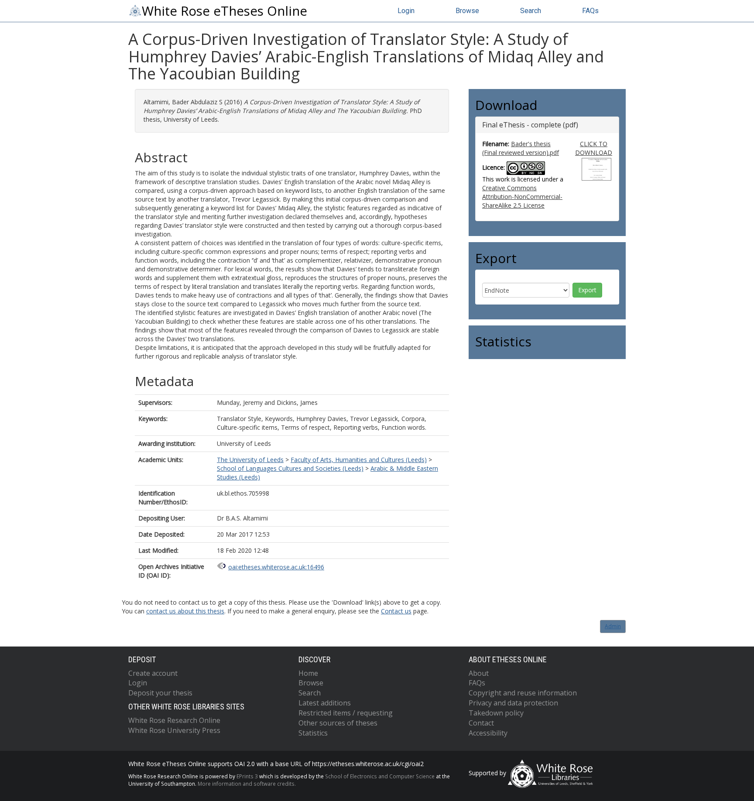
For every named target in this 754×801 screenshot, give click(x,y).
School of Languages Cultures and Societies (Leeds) (290, 468)
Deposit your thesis (160, 693)
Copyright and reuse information (523, 693)
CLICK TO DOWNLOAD (593, 148)
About (479, 673)
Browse (467, 11)
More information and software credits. (247, 783)
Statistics (313, 733)
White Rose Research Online (174, 720)
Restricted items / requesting (345, 713)
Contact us (396, 611)
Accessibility (488, 733)
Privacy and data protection (513, 703)
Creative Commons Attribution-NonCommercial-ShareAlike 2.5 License (522, 196)
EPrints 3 (247, 776)
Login (406, 11)
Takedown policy (496, 713)
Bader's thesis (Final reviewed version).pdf (520, 148)
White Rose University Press (174, 730)
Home (308, 673)
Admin (613, 626)
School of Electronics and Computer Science (380, 776)
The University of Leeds (250, 459)
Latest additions (324, 703)
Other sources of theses (337, 723)
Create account (153, 673)
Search (530, 11)
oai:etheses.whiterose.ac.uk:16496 (276, 567)
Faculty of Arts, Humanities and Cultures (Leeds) (359, 459)
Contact (481, 723)
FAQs (590, 11)
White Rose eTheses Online (224, 11)
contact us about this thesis (185, 611)
